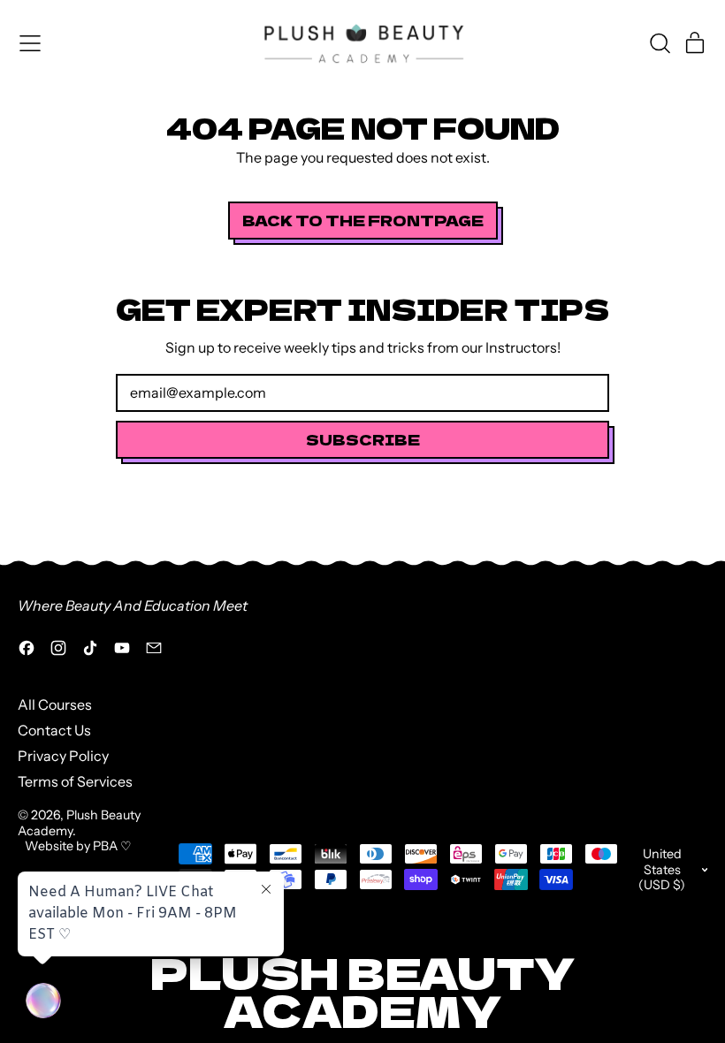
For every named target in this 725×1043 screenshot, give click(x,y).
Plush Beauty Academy (79, 822)
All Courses (55, 704)
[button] (659, 43)
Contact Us (54, 730)
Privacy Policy (63, 756)
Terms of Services (75, 781)
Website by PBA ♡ (78, 846)
